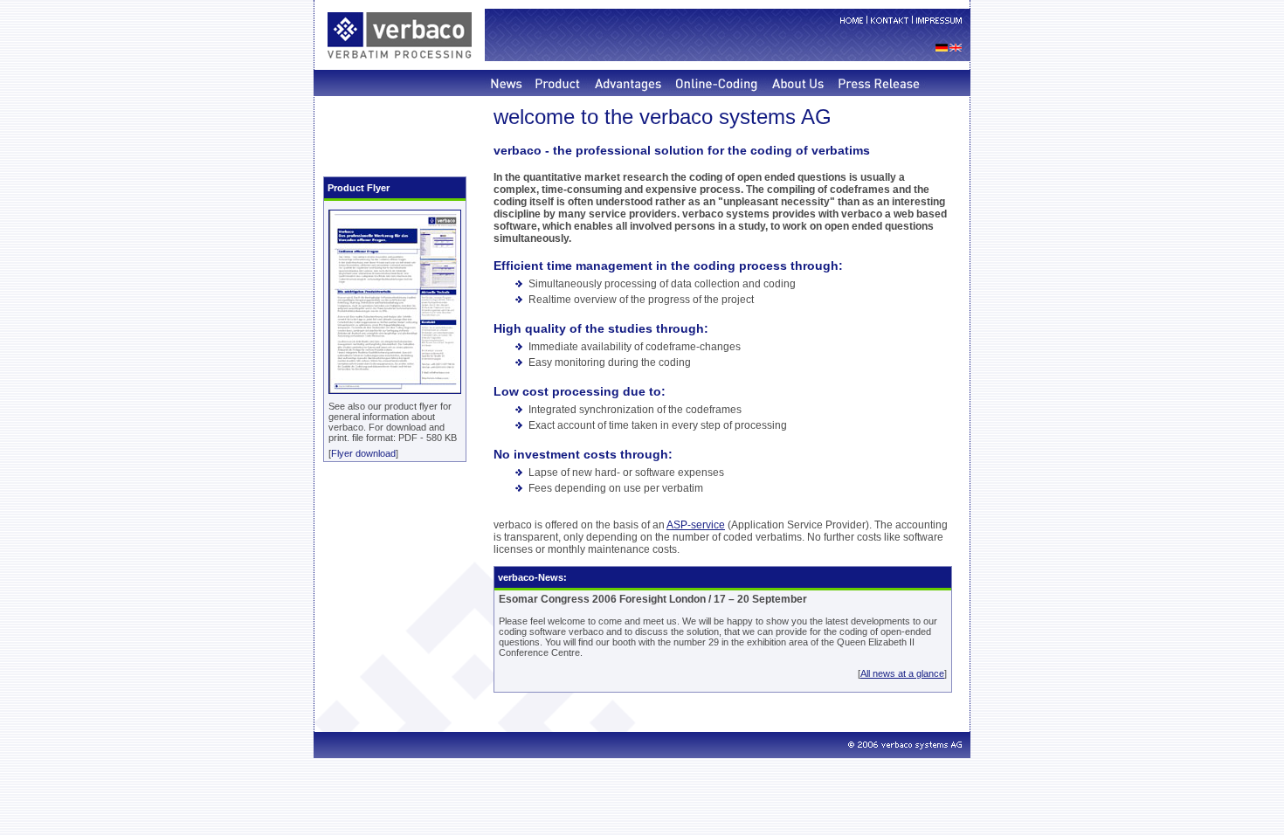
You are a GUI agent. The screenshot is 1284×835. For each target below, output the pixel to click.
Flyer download (363, 453)
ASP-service (695, 525)
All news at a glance (902, 673)
